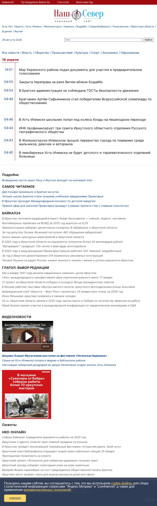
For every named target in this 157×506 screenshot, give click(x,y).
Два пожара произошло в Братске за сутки (30, 191)
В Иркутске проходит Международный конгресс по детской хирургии (48, 201)
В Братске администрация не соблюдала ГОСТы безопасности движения (79, 90)
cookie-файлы (121, 483)
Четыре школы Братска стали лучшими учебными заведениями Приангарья (52, 196)
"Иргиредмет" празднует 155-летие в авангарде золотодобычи (44, 246)
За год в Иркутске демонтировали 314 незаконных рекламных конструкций (52, 255)
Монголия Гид (84, 2)
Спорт (95, 52)
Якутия (18, 31)
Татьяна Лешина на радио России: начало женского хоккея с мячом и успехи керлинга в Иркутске (67, 260)
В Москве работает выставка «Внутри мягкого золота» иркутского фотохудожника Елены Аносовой (68, 286)
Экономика (110, 52)
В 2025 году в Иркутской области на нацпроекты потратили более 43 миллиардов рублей (62, 241)
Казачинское (121, 26)
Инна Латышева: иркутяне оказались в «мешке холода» (39, 296)
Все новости (10, 52)
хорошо (15, 498)
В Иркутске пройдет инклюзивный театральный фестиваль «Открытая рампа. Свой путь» (61, 446)
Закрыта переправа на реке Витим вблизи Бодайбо (61, 82)
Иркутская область (142, 26)
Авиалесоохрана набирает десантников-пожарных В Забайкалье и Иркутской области (59, 227)
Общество (42, 52)
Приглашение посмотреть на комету (26, 455)
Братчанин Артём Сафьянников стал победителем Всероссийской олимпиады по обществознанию (85, 101)
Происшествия (62, 52)
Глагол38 (63, 2)
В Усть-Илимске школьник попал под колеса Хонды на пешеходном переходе (82, 119)
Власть (27, 52)
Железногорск (53, 26)
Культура (81, 52)
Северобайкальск (100, 26)
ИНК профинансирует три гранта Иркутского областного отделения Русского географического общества (82, 130)
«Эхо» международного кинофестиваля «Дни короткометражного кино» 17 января (57, 277)
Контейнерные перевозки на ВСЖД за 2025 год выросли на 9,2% (45, 223)
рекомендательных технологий (47, 489)
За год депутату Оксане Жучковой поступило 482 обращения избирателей (52, 232)
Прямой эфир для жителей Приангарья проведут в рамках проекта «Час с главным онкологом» (65, 205)
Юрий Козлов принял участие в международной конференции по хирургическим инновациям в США (69, 305)
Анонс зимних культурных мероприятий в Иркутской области (43, 237)
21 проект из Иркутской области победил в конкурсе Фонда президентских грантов (58, 282)
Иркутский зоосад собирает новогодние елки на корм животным (45, 465)
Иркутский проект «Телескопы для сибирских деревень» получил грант (50, 460)
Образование (130, 52)
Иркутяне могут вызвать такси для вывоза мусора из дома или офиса (48, 474)
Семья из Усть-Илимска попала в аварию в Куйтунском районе (43, 360)
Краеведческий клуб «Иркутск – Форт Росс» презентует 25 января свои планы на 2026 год (62, 291)
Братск (19, 26)
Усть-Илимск (34, 26)
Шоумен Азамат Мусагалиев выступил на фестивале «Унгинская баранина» (54, 355)
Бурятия (7, 31)
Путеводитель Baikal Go (35, 2)
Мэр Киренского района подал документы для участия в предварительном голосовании (80, 71)
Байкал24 (8, 2)
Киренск (69, 26)
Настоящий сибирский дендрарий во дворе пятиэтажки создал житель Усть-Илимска (59, 364)
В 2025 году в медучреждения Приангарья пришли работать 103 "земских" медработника (61, 250)
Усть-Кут (7, 26)
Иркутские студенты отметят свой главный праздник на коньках (44, 441)
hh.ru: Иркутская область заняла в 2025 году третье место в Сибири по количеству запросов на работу (71, 300)
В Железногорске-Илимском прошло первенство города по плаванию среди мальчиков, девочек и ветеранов (81, 142)
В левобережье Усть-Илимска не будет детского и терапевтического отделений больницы (84, 154)
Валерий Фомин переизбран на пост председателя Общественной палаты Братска (57, 469)
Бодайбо (81, 26)
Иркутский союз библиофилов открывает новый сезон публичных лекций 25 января (58, 451)
